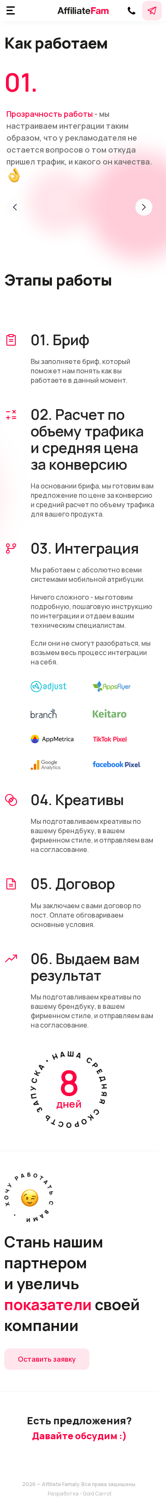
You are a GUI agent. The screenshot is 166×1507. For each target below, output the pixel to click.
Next (143, 207)
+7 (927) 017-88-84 (131, 10)
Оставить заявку (47, 1359)
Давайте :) (79, 1435)
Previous (14, 207)
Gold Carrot (97, 1493)
